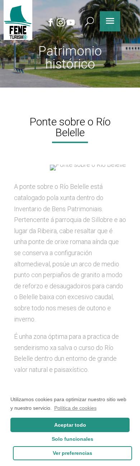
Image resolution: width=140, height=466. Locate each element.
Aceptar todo (70, 425)
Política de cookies (75, 408)
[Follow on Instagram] (60, 22)
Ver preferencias (72, 453)
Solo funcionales (72, 439)
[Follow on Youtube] (70, 22)
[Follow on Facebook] (50, 22)
